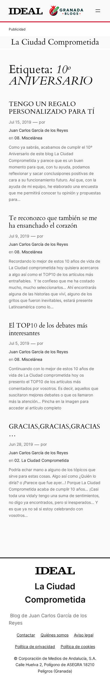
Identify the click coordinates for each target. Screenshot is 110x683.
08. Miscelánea (28, 137)
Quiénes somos (55, 635)
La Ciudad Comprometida (55, 42)
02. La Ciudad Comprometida (41, 460)
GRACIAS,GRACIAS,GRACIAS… (54, 430)
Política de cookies (78, 646)
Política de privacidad (35, 646)
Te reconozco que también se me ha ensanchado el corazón (53, 222)
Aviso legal (83, 635)
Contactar (26, 635)
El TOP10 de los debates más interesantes (48, 329)
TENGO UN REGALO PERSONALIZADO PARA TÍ (51, 108)
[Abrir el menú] (97, 10)
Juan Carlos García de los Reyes (38, 130)
